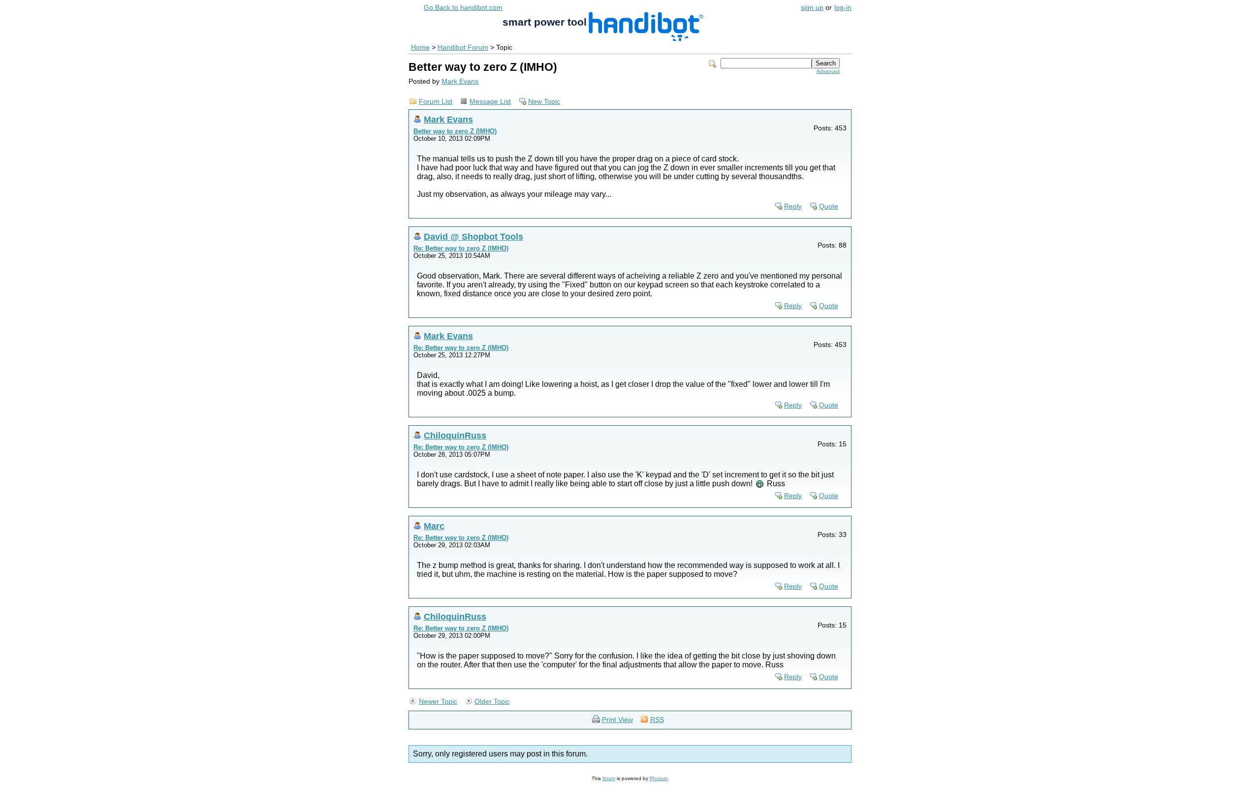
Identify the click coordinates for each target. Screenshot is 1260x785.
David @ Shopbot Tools (473, 236)
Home (420, 47)
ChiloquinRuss (455, 435)
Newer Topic (438, 701)
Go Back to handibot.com (463, 7)
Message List (490, 101)
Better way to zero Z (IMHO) (455, 131)
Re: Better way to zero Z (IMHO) (460, 248)
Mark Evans (459, 81)
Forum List (435, 101)
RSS (657, 719)
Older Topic (492, 701)
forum (608, 778)
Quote (828, 206)
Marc (434, 526)
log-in (842, 7)
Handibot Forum (463, 47)
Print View (617, 719)
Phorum (658, 778)
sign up (812, 7)
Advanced (828, 71)
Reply (793, 206)
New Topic (544, 101)
